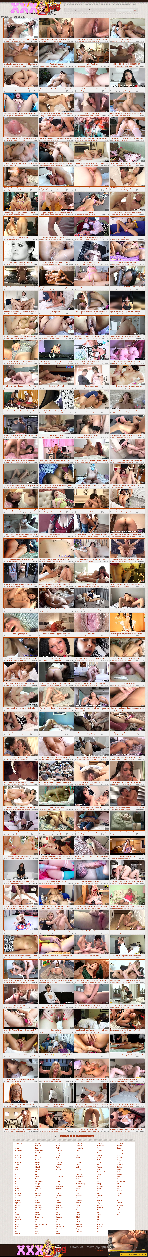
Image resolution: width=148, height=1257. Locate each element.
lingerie (93, 437)
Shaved (99, 1205)
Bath (16, 1181)
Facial (58, 1148)
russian (24, 313)
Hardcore (59, 1217)
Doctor (37, 1214)
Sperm (119, 1145)
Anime (17, 1164)
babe (55, 41)
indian (113, 165)
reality (95, 462)
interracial (119, 66)
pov (12, 66)
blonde (49, 363)
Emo (36, 1231)
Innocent (79, 1143)
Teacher (120, 1174)
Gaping (58, 1188)
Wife (118, 1207)
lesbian (52, 165)
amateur (62, 66)
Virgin (119, 1200)
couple (88, 91)
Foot (57, 1174)
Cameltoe (38, 1153)
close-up (55, 462)
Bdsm (17, 1188)
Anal (16, 1160)
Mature (78, 1186)
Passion (99, 1150)
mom (12, 91)
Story (119, 1155)
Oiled (78, 1217)
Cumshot (38, 1195)
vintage (10, 264)
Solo (98, 1229)
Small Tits (100, 1224)
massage (52, 66)
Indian (58, 1234)
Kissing (78, 1157)
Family (58, 1153)
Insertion (79, 1145)
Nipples (78, 1205)
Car (36, 1155)
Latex (78, 1164)
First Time (59, 1164)
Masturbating (80, 1184)
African (17, 1148)
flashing (54, 239)
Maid (78, 1179)
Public (99, 1169)
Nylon (78, 1212)
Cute (36, 1198)
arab (18, 561)
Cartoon (38, 1157)
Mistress (79, 1195)
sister (16, 611)
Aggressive (18, 1150)
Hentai (58, 1224)
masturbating (16, 66)
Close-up (38, 1176)
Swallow (120, 1164)
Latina (78, 1167)
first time (129, 487)
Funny (58, 1184)
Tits (118, 1184)
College (37, 1179)
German (58, 1193)
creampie (128, 388)
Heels (58, 1222)
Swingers (120, 1167)
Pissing (99, 1157)
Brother (17, 1234)
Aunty (17, 1174)
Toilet (119, 1186)
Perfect (99, 1153)
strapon (22, 933)
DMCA (101, 1250)
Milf (77, 1191)
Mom (78, 1198)
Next (91, 1136)
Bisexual (17, 1210)
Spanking (120, 1143)
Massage (79, 1181)
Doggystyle (39, 1217)
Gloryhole (59, 1203)
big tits (113, 41)
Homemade (60, 1226)
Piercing (99, 1155)
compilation (125, 834)
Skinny (99, 1217)
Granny (58, 1205)
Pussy (99, 1174)
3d (15, 1145)
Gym (57, 1210)
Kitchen (78, 1160)
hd (96, 140)
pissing (118, 140)
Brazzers (18, 1226)
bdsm (81, 908)
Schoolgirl (100, 1195)
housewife (123, 858)
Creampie (38, 1188)
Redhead (100, 1179)
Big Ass (17, 1200)
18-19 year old (16, 115)
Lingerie (79, 1174)
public (86, 462)
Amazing (18, 1155)
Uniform (120, 1193)
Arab (16, 1167)
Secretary (100, 1198)
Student (119, 1162)
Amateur (18, 1153)
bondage (97, 908)
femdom (94, 759)
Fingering (59, 1162)
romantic (125, 165)
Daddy (37, 1203)
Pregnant (100, 1167)
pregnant (132, 264)
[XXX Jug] (36, 8)
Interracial (79, 1148)
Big (16, 1198)
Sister (99, 1212)
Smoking (100, 1226)
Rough (99, 1188)
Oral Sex (79, 1224)
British (17, 1231)
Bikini (16, 1207)
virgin (124, 313)
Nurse (78, 1210)
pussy (127, 140)
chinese (21, 512)
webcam (57, 437)
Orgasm (79, 1226)
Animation (18, 1162)
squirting (94, 1056)
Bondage (18, 1219)
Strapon (120, 1157)
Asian (17, 1169)
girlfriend (79, 140)
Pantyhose (100, 1145)
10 (87, 1136)
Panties (99, 1143)
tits (95, 214)
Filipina (58, 1160)
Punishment (101, 1172)
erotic (130, 214)
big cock (8, 66)
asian (83, 41)
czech (25, 462)
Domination (39, 1222)
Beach (17, 1191)
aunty (124, 437)
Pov (98, 1164)
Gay (57, 1191)
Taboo (119, 1169)
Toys (118, 1188)
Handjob (58, 1214)
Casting (37, 1160)
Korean (78, 1162)
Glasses (58, 1200)
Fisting (58, 1167)
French (58, 1179)
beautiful (8, 41)
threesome (88, 41)
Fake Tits (59, 1150)
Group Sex (59, 1207)
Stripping (120, 1160)
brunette (59, 41)
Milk (77, 1193)
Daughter (38, 1205)
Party (98, 1148)
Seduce (99, 1200)
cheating (48, 289)
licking (88, 437)
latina (60, 561)
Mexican (79, 1188)
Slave (98, 1219)
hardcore (126, 214)
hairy (122, 41)
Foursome (59, 1176)
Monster (79, 1200)
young (127, 1007)
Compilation (39, 1181)
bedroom (61, 388)
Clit (36, 1174)
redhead (23, 214)
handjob (59, 239)
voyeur (23, 586)
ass (96, 190)
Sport (119, 1148)
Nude (78, 1207)
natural (24, 41)
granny (7, 165)
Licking (78, 1172)
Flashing (59, 1169)
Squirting (120, 1150)
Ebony (37, 1229)
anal (121, 91)
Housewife (59, 1229)
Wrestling (120, 1210)
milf (115, 66)
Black (16, 1212)
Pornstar (99, 1162)
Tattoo (119, 1172)
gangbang (19, 660)
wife (113, 66)
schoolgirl (86, 239)
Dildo (37, 1212)
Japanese (79, 1153)
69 (118, 1214)
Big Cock (18, 1203)
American (18, 1157)
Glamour (59, 1198)
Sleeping (100, 1222)
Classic (37, 1172)
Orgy (78, 1229)
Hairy (57, 1212)
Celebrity (38, 1162)
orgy (97, 41)
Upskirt (119, 1195)
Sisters (99, 1214)
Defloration (39, 1210)
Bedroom (18, 1195)
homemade (127, 41)
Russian (99, 1191)
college (22, 115)
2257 (98, 1250)
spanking (125, 91)
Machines (79, 1176)
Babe (16, 1176)
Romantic (100, 1186)
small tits (118, 536)
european (96, 586)
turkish (61, 412)
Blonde (17, 1214)
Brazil (17, 1224)
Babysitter (18, 1179)
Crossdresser (39, 1191)
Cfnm (37, 1164)
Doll (36, 1219)
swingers (56, 140)
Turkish (119, 1191)
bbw (42, 338)
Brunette (38, 1143)
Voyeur (119, 1203)
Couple (37, 1186)
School (99, 1193)
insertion (88, 66)
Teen (118, 1176)
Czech (37, 1200)
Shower (99, 1210)
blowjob (92, 190)
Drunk (37, 1226)
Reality (99, 1176)
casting (17, 883)
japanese (79, 41)
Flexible (58, 1172)
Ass (16, 1172)
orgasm (16, 41)
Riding (99, 1184)
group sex (21, 982)
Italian (78, 1150)
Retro (98, 1181)
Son (98, 1231)
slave (78, 908)
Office (78, 1214)
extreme (123, 140)
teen (12, 41)
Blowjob (17, 1217)
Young (119, 1212)
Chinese (38, 1169)
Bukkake (38, 1145)
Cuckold (38, 1193)
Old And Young (81, 1222)
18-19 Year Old (20, 1143)
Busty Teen (39, 1150)
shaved (20, 41)
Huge (57, 1231)
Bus (36, 1148)
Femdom (59, 1155)
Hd (57, 1219)
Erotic (37, 1234)
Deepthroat (39, 1207)
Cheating (38, 1167)
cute (47, 41)
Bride (16, 1229)
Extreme (58, 1145)
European (59, 1143)
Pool (98, 1160)
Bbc (16, 1184)
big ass (84, 91)
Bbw (16, 1186)
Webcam (120, 1205)
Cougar (37, 1184)
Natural (78, 1203)
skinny (45, 388)
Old (77, 1219)
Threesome (121, 1181)
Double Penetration (41, 1224)
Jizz (77, 1155)
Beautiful (18, 1193)
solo (92, 363)
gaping (89, 1056)
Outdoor (79, 1231)
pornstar (23, 66)
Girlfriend (59, 1195)
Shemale (100, 1207)
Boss (16, 1222)
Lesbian (79, 1169)
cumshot (131, 710)
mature (47, 66)
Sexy (98, 1203)
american (86, 512)
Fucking (58, 1181)
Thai (118, 1179)
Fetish (58, 1157)
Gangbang (59, 1186)
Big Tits (17, 1205)
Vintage (119, 1198)
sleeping (13, 536)
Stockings (120, 1153)
